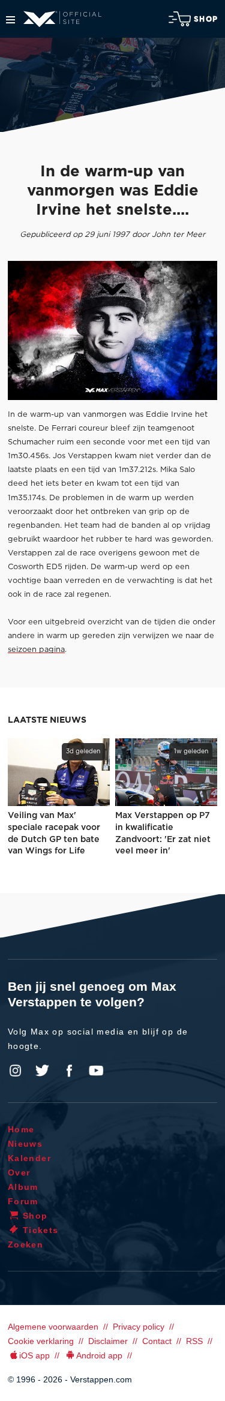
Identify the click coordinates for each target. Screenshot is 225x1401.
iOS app (34, 1355)
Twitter (42, 1070)
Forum (23, 1201)
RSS (194, 1341)
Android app (99, 1355)
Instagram (15, 1070)
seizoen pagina (36, 650)
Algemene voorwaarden (53, 1326)
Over (19, 1172)
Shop (206, 19)
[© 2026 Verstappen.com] (112, 330)
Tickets (41, 1230)
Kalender (29, 1158)
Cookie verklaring (41, 1341)
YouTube (96, 1070)
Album (23, 1187)
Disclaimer (108, 1341)
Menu (10, 19)
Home (21, 1129)
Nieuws (25, 1144)
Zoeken (25, 1244)
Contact (157, 1341)
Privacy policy (138, 1326)
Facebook (69, 1070)
